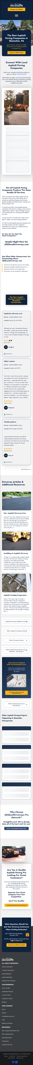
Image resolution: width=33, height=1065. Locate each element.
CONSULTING (5, 1041)
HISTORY (4, 1013)
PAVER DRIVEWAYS (6, 974)
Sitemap (6, 1056)
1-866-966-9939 (21, 74)
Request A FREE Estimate (16, 52)
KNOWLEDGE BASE (7, 1038)
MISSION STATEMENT (7, 1023)
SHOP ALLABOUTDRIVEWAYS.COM (10, 1030)
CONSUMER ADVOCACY (8, 1016)
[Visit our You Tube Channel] (13, 1062)
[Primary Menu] (16, 15)
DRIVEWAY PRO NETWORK (8, 981)
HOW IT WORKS (6, 988)
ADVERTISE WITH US (7, 1044)
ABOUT (4, 1009)
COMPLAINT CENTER (7, 998)
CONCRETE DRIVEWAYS (8, 970)
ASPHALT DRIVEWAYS (7, 967)
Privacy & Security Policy (22, 1056)
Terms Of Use (12, 1056)
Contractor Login (19, 1058)
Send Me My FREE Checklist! (16, 945)
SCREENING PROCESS (7, 991)
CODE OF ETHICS (6, 995)
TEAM (3, 1020)
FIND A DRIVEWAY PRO (7, 1034)
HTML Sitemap (11, 1058)
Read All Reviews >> (26, 469)
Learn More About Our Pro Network (16, 905)
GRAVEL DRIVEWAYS (7, 977)
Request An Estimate (16, 9)
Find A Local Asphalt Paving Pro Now (16, 828)
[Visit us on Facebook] (16, 1062)
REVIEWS (4, 1002)
